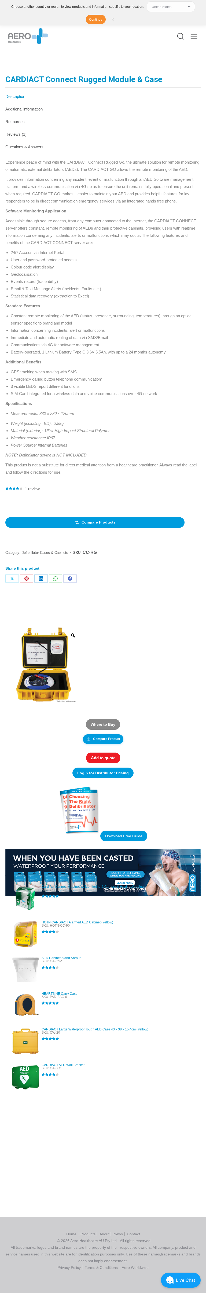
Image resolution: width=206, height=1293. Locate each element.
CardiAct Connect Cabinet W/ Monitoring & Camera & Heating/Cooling (93, 886)
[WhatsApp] (55, 578)
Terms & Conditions (101, 1267)
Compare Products (99, 522)
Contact (133, 1234)
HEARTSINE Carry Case (60, 993)
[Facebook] (70, 578)
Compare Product (106, 739)
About (104, 1234)
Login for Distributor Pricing (103, 773)
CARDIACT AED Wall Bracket (63, 1065)
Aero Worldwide (135, 1267)
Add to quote (103, 758)
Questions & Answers (24, 147)
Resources (15, 121)
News (118, 1234)
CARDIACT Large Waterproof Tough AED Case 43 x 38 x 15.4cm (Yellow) (95, 1029)
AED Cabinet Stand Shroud (62, 958)
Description (15, 96)
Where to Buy (103, 724)
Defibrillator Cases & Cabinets (44, 553)
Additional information (24, 109)
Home (72, 1234)
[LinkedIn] (41, 578)
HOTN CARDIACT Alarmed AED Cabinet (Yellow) (77, 922)
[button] (181, 1280)
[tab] (103, 93)
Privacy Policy (69, 1267)
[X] (12, 578)
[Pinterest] (26, 578)
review (32, 489)
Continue (95, 19)
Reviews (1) (16, 134)
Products (87, 1234)
